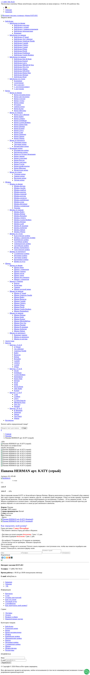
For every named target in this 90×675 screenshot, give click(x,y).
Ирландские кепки (21, 170)
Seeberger (17, 412)
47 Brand (17, 347)
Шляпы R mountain (21, 226)
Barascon (17, 355)
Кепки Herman (19, 126)
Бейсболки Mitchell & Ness (24, 65)
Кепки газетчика (20, 162)
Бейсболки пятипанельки (23, 31)
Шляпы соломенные (21, 206)
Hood (16, 383)
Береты (16, 283)
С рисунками (19, 89)
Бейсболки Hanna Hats (22, 73)
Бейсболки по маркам (18, 35)
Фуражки (17, 105)
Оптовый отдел (11, 601)
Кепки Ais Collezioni (21, 114)
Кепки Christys (19, 118)
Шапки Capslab (19, 301)
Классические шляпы (22, 236)
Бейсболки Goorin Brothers (24, 55)
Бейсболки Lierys (20, 63)
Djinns (16, 367)
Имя (2, 658)
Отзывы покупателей (13, 597)
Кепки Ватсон (19, 160)
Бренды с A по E (16, 345)
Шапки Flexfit (19, 307)
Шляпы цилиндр (20, 198)
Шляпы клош (19, 202)
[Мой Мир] (12, 557)
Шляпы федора (19, 186)
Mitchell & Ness (19, 402)
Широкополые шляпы (13, 638)
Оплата (8, 615)
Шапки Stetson (19, 331)
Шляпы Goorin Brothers (22, 220)
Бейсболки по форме (17, 23)
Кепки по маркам (16, 113)
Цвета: (4, 517)
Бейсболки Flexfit (20, 51)
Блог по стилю (10, 599)
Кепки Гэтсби (19, 164)
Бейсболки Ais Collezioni (23, 39)
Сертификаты (10, 603)
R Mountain (18, 410)
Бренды (8, 343)
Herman (17, 381)
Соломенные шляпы (21, 253)
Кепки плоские (19, 99)
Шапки (8, 263)
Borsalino (17, 359)
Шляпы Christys (20, 218)
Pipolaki (17, 406)
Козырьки (17, 33)
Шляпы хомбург (20, 190)
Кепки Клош (18, 109)
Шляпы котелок (20, 196)
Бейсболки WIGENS (21, 71)
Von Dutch (18, 416)
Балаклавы (18, 285)
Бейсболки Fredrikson (22, 53)
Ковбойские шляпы (21, 240)
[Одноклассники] (7, 557)
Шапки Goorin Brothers (22, 309)
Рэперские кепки (11, 628)
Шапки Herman (19, 315)
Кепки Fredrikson (20, 120)
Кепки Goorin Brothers (22, 122)
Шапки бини (19, 267)
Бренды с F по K (16, 369)
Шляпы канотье (20, 192)
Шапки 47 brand (20, 293)
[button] (86, 671)
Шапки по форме (16, 265)
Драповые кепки (20, 142)
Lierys (16, 398)
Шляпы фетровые (20, 204)
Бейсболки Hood (20, 77)
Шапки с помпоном (21, 269)
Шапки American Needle (23, 295)
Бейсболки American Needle (24, 41)
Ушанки (17, 287)
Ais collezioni (19, 349)
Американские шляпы (22, 244)
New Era (17, 404)
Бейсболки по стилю (17, 79)
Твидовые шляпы (20, 257)
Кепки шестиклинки (21, 97)
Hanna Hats (18, 379)
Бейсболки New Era (21, 67)
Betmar (16, 357)
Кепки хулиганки (20, 158)
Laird (16, 394)
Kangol (16, 390)
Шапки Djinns (19, 305)
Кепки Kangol (19, 128)
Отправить (65, 553)
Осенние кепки (20, 174)
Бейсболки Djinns (20, 49)
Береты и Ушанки (16, 281)
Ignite (16, 385)
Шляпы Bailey (19, 212)
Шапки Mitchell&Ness (22, 321)
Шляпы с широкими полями (24, 238)
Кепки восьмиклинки (22, 95)
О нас (7, 595)
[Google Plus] (9, 557)
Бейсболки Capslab (21, 43)
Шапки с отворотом (21, 279)
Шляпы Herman (20, 222)
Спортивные (19, 83)
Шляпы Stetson (19, 230)
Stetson (16, 414)
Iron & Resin (18, 387)
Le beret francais (20, 400)
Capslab (17, 361)
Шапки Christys (20, 303)
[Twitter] (5, 557)
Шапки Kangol (19, 319)
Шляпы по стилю (16, 234)
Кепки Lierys (19, 130)
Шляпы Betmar (19, 214)
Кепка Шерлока (20, 168)
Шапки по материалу (18, 333)
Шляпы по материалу (18, 252)
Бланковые (18, 81)
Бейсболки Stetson (21, 69)
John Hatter (18, 389)
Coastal (16, 365)
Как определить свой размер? (14, 526)
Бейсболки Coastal (21, 47)
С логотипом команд (22, 87)
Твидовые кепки (20, 144)
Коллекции (9, 420)
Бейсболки (9, 21)
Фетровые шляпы (20, 255)
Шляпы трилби (19, 188)
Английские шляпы (21, 246)
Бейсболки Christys (21, 45)
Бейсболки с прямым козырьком (26, 29)
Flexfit (16, 371)
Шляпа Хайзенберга (21, 248)
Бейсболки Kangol (21, 61)
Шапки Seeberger (20, 329)
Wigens (16, 418)
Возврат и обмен (11, 617)
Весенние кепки (20, 178)
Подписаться (6, 662)
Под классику (19, 85)
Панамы (17, 208)
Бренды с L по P (16, 392)
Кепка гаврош (19, 156)
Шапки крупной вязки (22, 289)
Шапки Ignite (19, 317)
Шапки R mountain (21, 327)
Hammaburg (18, 377)
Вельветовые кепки (21, 146)
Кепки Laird (18, 132)
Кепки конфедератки (22, 166)
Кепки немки (19, 103)
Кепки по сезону (16, 172)
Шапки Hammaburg (21, 311)
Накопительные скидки (14, 619)
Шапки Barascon (20, 299)
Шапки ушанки (20, 271)
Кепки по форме (16, 93)
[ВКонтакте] (2, 557)
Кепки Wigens (19, 138)
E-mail (3, 660)
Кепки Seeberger (20, 134)
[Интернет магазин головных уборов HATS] (19, 15)
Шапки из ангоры (20, 339)
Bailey (16, 353)
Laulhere (17, 396)
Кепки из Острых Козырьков (25, 154)
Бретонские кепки (21, 152)
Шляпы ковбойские (21, 200)
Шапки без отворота (21, 277)
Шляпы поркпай (20, 194)
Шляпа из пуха (19, 261)
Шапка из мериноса (21, 337)
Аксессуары (9, 341)
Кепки (7, 91)
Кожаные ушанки (20, 335)
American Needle (20, 351)
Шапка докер (19, 275)
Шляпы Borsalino (20, 216)
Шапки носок (19, 273)
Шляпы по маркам (16, 210)
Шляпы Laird (19, 224)
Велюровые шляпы (21, 259)
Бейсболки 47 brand (21, 37)
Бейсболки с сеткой (21, 27)
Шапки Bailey (19, 297)
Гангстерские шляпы (22, 250)
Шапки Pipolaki (20, 325)
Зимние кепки (19, 107)
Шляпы (8, 182)
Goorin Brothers (19, 375)
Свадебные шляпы (21, 242)
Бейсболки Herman (21, 75)
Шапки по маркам (16, 291)
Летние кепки (19, 180)
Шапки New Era (20, 323)
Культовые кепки (16, 148)
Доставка (8, 613)
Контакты (9, 593)
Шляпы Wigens (19, 232)
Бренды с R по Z (16, 408)
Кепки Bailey (19, 116)
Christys (17, 363)
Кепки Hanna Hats (20, 124)
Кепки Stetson (19, 136)
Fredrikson (18, 373)
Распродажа (9, 650)
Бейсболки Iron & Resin (23, 59)
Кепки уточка (19, 101)
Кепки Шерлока (20, 111)
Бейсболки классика (21, 25)
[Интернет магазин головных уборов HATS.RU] (2, 560)
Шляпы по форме (16, 184)
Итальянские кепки (21, 150)
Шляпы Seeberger (20, 228)
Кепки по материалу (17, 140)
